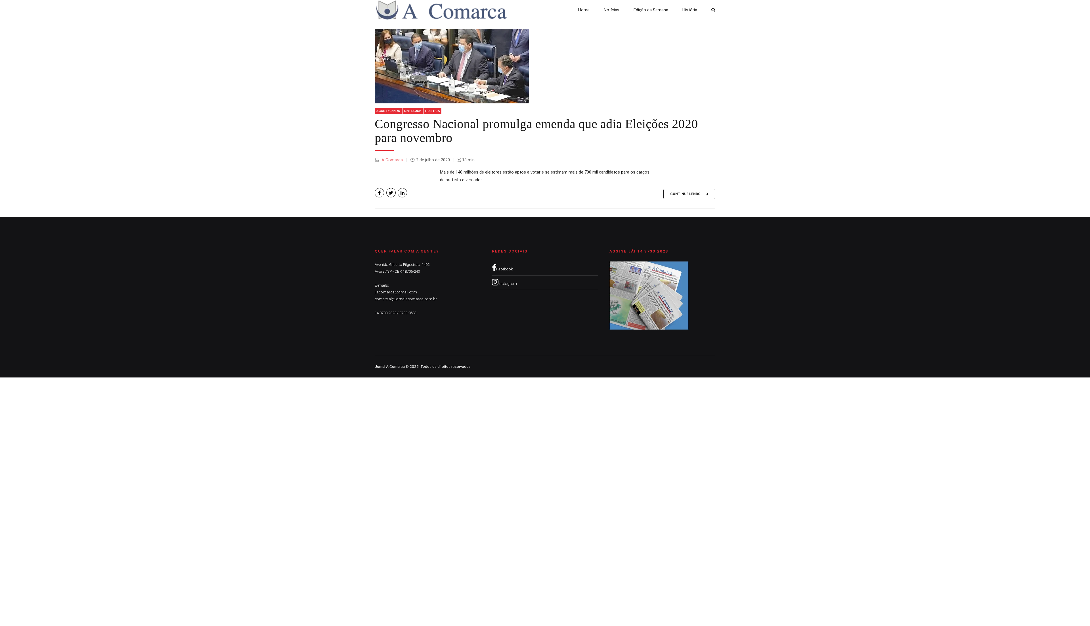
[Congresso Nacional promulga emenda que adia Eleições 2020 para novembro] (545, 66)
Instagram (507, 283)
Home (584, 9)
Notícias (611, 9)
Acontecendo (388, 111)
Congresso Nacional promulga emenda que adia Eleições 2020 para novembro (536, 131)
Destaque (412, 111)
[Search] (713, 10)
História (689, 9)
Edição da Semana (651, 9)
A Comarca (391, 159)
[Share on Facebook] (379, 192)
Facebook (504, 269)
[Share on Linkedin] (402, 192)
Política (432, 111)
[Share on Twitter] (391, 192)
